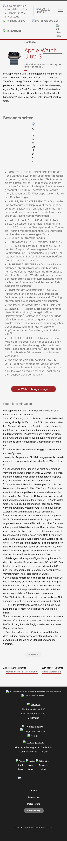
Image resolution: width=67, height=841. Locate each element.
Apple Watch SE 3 (51, 671)
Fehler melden (33, 654)
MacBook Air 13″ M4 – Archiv (22, 671)
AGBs (34, 790)
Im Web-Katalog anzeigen (33, 389)
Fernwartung (14, 30)
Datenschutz (33, 804)
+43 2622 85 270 (16, 20)
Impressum (34, 797)
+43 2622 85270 (34, 726)
